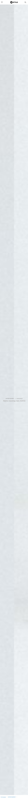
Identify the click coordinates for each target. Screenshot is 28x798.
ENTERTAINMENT (10, 398)
